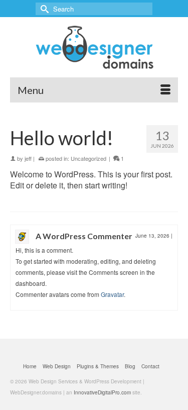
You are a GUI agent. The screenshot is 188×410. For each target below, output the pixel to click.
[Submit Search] (43, 9)
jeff (28, 158)
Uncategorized (88, 158)
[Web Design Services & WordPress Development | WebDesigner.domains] (94, 47)
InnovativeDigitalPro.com (102, 392)
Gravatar (112, 294)
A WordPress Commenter (84, 236)
